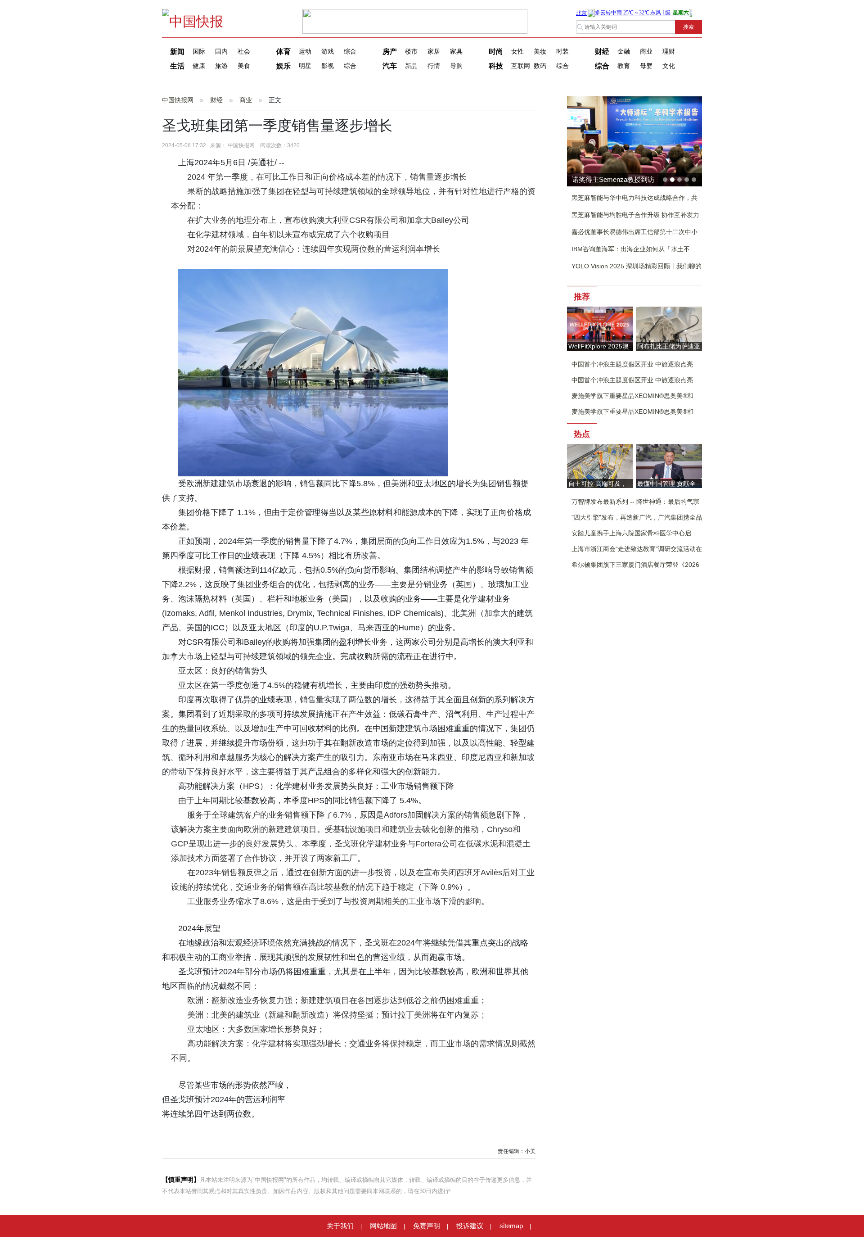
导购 (456, 66)
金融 (623, 51)
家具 (456, 51)
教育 (623, 66)
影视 (327, 66)
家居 (434, 51)
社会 (244, 51)
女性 (517, 51)
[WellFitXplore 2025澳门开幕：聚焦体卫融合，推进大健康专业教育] (600, 328)
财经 (602, 51)
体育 (283, 51)
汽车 (389, 66)
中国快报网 (178, 100)
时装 (562, 51)
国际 (199, 51)
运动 (305, 51)
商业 (646, 51)
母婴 (646, 66)
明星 (305, 66)
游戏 (327, 51)
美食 (244, 66)
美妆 (540, 51)
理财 (668, 51)
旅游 (221, 66)
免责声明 (426, 1226)
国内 (221, 51)
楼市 (411, 51)
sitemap (511, 1226)
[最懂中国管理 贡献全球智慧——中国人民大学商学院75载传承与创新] (669, 465)
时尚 (496, 51)
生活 (177, 66)
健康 (199, 66)
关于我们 (340, 1226)
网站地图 (383, 1226)
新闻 (177, 51)
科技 (496, 66)
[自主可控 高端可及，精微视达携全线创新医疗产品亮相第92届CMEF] (600, 465)
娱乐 (283, 66)
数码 (540, 66)
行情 (434, 66)
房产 (389, 51)
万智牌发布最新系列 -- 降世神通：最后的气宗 (635, 501)
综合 (350, 51)
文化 (668, 66)
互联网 (520, 66)
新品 (411, 66)
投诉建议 (469, 1226)
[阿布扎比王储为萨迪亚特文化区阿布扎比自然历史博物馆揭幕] (669, 328)
